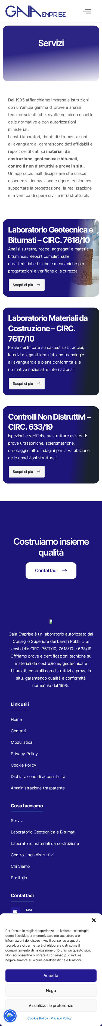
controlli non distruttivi (50, 670)
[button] (94, 920)
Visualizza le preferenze (51, 1005)
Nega (51, 990)
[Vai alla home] (35, 11)
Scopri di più (23, 285)
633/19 (84, 648)
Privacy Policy (61, 1018)
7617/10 (49, 648)
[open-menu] (87, 11)
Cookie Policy (37, 1018)
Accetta (51, 975)
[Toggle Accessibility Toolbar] (10, 1016)
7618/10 (66, 648)
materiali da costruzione (37, 663)
